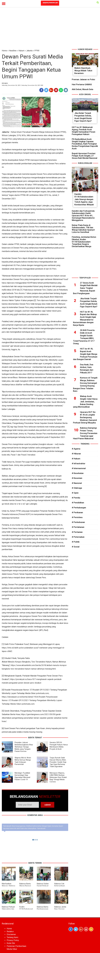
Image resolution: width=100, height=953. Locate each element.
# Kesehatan (78, 473)
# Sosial (75, 546)
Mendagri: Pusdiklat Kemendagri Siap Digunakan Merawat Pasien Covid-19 (22, 776)
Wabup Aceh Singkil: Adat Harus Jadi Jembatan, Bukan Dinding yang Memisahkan (85, 401)
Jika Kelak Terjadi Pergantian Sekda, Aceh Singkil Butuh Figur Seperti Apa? (83, 117)
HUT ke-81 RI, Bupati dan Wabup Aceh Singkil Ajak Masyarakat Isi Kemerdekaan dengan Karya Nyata (85, 318)
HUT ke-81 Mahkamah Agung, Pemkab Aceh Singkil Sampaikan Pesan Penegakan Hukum (83, 130)
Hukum (21, 50)
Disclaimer (11, 934)
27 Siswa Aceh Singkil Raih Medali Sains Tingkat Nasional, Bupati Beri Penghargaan (85, 288)
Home (4, 50)
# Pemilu (76, 497)
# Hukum (76, 458)
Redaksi (10, 931)
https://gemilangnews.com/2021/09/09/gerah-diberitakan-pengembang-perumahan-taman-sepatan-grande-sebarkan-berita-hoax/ (35, 718)
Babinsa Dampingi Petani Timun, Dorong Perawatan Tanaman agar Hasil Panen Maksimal (85, 433)
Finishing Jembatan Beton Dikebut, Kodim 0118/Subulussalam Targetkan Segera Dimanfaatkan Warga (84, 242)
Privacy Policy (13, 940)
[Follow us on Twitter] (76, 929)
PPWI (36, 50)
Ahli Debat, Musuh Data (82, 89)
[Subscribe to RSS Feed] (91, 929)
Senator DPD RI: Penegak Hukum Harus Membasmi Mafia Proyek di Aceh (59, 745)
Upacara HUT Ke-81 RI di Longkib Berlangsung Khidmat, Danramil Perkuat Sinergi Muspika (85, 417)
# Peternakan (78, 537)
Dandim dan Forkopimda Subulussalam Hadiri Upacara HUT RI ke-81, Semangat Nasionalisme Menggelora (83, 215)
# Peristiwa (77, 517)
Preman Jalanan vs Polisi (83, 79)
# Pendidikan (78, 502)
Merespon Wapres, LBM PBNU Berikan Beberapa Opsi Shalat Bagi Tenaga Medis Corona (58, 777)
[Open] (98, 2)
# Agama (76, 449)
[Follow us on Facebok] (71, 929)
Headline (12, 50)
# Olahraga (77, 488)
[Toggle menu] (3, 3)
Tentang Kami (12, 937)
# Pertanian (77, 532)
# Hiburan (76, 453)
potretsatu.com (42, 693)
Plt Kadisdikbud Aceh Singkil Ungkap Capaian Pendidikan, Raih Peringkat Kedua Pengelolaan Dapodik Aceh (85, 144)
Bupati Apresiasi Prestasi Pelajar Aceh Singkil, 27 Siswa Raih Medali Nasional (84, 155)
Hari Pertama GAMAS (82, 84)
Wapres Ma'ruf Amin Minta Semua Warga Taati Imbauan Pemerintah (23, 761)
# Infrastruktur (78, 463)
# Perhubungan (79, 507)
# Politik (76, 542)
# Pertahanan (78, 527)
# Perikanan (77, 512)
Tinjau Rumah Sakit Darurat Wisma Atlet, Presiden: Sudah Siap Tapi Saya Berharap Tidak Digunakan (58, 762)
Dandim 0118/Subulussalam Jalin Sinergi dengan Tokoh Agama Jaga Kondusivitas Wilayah (84, 199)
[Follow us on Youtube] (86, 929)
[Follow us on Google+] (81, 929)
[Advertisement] (50, 30)
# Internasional (79, 468)
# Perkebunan (78, 522)
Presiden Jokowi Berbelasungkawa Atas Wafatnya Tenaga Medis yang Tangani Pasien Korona (24, 746)
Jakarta (29, 50)
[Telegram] (66, 90)
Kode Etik (11, 943)
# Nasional (77, 483)
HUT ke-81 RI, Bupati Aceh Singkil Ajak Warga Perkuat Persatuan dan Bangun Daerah (85, 354)
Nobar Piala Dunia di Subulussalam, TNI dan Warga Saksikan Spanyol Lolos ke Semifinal (83, 228)
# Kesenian (77, 478)
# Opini (75, 493)
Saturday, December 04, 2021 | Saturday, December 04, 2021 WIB (22, 85)
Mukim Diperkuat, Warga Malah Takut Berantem (83, 70)
